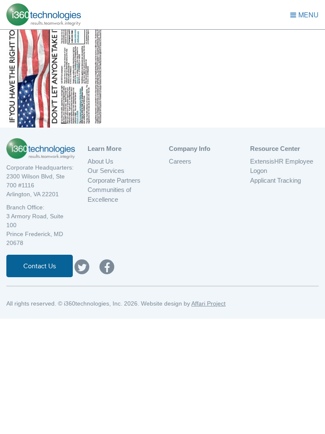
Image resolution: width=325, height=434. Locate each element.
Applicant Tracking (275, 180)
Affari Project (208, 303)
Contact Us (39, 266)
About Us (100, 161)
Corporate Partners (114, 180)
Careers (180, 161)
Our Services (106, 170)
